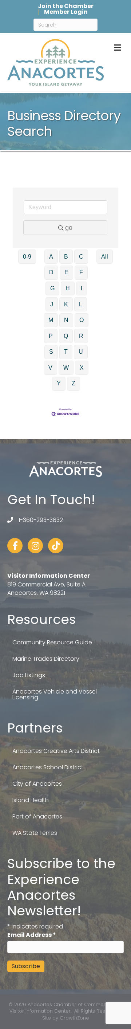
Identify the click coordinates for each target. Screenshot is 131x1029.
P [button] (51, 336)
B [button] (66, 257)
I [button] (81, 288)
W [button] (66, 368)
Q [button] (66, 336)
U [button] (81, 352)
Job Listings (28, 675)
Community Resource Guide (52, 642)
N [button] (66, 320)
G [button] (52, 288)
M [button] (50, 320)
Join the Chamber (66, 6)
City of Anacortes (37, 783)
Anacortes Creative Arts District (56, 751)
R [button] (81, 336)
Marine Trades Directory (45, 659)
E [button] (66, 272)
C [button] (81, 257)
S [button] (51, 352)
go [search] (68, 227)
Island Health (30, 800)
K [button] (66, 304)
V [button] (50, 368)
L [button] (80, 304)
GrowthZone (74, 1017)
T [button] (66, 352)
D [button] (51, 272)
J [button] (51, 304)
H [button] (68, 288)
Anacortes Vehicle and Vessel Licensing (54, 694)
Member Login (66, 12)
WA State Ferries (34, 833)
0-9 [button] (27, 257)
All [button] (104, 257)
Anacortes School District (47, 767)
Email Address (31, 935)
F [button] (81, 272)
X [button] (82, 368)
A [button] (51, 257)
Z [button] (73, 383)
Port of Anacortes (37, 816)
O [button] (81, 320)
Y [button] (59, 383)
